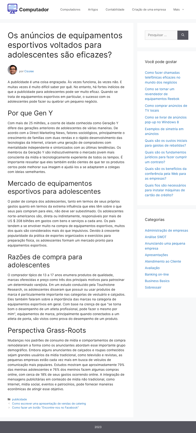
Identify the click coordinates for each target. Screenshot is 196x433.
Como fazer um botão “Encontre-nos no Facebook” (45, 407)
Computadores (70, 9)
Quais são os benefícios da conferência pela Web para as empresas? (166, 173)
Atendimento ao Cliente (163, 261)
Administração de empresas (166, 230)
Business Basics (157, 281)
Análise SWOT (156, 237)
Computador (34, 9)
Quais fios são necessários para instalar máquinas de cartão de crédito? (165, 190)
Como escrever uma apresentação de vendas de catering (49, 403)
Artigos (93, 9)
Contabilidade (115, 9)
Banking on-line (157, 274)
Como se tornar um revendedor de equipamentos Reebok (162, 94)
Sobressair (153, 287)
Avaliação (152, 268)
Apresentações (156, 255)
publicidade (19, 399)
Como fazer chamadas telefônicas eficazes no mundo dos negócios (162, 77)
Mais (176, 9)
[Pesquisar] (182, 35)
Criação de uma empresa (149, 9)
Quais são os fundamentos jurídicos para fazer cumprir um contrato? (166, 157)
